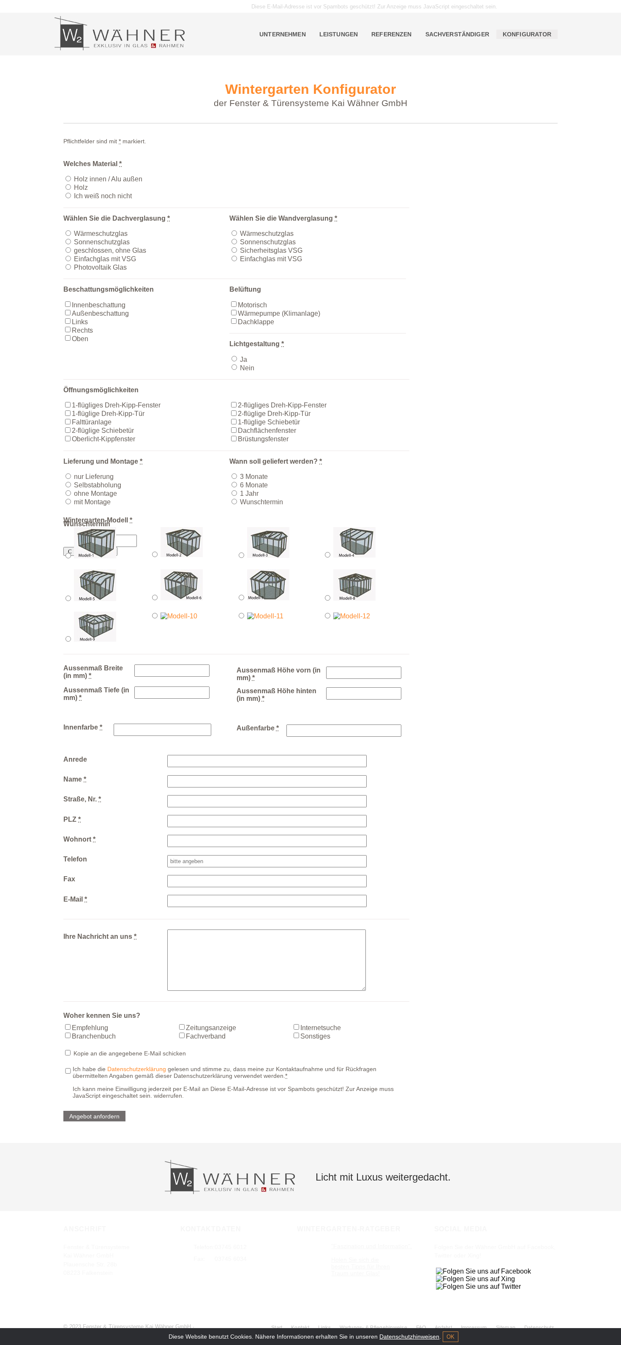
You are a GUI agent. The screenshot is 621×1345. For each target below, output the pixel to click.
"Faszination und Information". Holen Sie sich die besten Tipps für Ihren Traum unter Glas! (371, 1260)
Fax (69, 879)
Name (74, 779)
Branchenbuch (94, 1035)
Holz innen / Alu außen (108, 179)
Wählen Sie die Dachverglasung (116, 218)
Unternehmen (282, 34)
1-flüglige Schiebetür (269, 422)
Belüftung (245, 289)
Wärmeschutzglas (101, 233)
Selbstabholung (97, 485)
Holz (81, 187)
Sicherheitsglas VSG (271, 250)
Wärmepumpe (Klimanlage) (279, 313)
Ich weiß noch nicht (103, 196)
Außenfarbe (258, 728)
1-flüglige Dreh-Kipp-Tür (108, 413)
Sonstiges (315, 1035)
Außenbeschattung (100, 313)
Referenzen (391, 34)
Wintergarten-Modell (97, 520)
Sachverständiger (457, 34)
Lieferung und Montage (102, 461)
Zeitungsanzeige (211, 1027)
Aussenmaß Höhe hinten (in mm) (276, 694)
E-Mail (75, 899)
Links (80, 321)
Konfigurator (527, 34)
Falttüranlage (92, 422)
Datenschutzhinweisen (409, 1336)
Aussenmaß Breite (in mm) (93, 671)
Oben (80, 338)
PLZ (72, 819)
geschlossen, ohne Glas (110, 250)
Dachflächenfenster (267, 430)
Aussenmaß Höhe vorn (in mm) (279, 674)
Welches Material (92, 163)
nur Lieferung (94, 476)
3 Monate (254, 476)
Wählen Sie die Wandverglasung (283, 218)
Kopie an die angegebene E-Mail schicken (129, 1053)
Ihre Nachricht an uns (99, 936)
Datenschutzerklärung (136, 1069)
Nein (247, 367)
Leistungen (338, 34)
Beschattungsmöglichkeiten (108, 289)
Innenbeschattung (98, 304)
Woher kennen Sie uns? (101, 1015)
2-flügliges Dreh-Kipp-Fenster (282, 405)
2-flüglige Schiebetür (103, 430)
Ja (243, 359)
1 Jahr (249, 493)
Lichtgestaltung (256, 343)
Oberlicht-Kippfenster (103, 439)
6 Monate (254, 485)
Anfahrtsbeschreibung (102, 1289)
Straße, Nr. (82, 799)
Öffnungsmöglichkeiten (101, 390)
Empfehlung (90, 1027)
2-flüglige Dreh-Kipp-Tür (274, 413)
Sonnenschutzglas (102, 242)
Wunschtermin (261, 502)
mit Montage (92, 502)
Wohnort (79, 839)
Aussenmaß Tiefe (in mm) (96, 693)
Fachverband (206, 1035)
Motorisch (252, 304)
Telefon (75, 859)
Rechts (82, 330)
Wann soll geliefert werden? (275, 461)
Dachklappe (256, 321)
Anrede (75, 759)
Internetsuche (320, 1027)
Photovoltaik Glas (100, 267)
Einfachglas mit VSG (105, 258)
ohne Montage (95, 493)
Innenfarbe (82, 727)
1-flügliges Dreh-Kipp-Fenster (116, 405)
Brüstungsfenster (263, 439)
